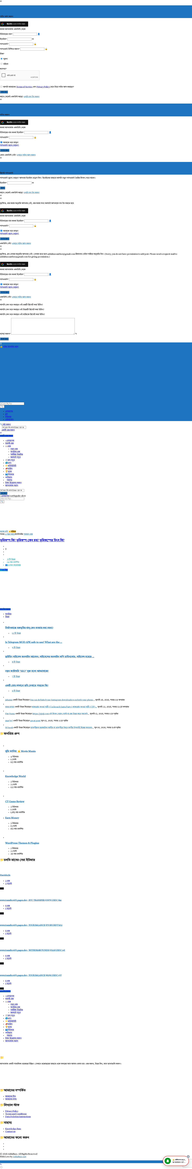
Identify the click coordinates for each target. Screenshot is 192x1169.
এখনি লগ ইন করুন (31, 97)
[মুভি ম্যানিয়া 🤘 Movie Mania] (9, 746)
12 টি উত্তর (16, 633)
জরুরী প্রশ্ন (9, 443)
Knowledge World (15, 776)
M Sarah (9, 728)
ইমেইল (3, 39)
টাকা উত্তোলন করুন (13, 483)
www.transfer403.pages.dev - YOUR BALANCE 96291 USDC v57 (31, 975)
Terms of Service (24, 87)
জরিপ (10, 469)
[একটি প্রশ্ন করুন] (1, 1165)
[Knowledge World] (9, 771)
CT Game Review (14, 801)
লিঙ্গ (2, 54)
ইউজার (8, 417)
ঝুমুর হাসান (9, 707)
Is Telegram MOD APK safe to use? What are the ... (33, 642)
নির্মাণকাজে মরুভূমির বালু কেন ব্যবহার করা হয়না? (29, 628)
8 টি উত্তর (16, 662)
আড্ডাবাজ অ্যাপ (11, 486)
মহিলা (5, 64)
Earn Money (12, 818)
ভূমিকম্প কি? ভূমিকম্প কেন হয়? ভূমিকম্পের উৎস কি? (32, 540)
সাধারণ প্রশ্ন (28, 534)
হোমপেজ (9, 411)
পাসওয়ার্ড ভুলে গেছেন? (9, 145)
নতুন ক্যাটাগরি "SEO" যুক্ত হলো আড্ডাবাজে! (27, 671)
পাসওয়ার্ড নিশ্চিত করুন (10, 49)
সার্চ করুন (7, 425)
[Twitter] (6, 1146)
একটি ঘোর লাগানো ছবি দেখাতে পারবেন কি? (26, 685)
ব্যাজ (10, 472)
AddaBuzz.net (19, 1157)
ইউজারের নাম (6, 34)
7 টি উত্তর (16, 677)
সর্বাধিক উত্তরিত (16, 454)
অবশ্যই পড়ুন (15, 457)
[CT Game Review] (9, 796)
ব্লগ (6, 414)
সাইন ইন (6, 347)
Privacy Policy (43, 87)
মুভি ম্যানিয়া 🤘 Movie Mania (20, 751)
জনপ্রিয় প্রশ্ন (15, 452)
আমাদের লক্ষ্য (11, 1099)
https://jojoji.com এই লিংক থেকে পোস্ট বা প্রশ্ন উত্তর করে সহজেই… (61, 714)
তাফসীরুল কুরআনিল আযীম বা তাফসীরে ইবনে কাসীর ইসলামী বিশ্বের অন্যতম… (62, 728)
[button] (176, 1161)
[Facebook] (6, 1144)
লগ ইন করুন (5, 609)
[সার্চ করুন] (2, 406)
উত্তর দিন (4, 570)
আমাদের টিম (10, 1096)
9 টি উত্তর (16, 648)
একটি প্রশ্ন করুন (8, 430)
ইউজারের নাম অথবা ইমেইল (12, 133)
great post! (35, 721)
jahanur (9, 700)
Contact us (10, 1132)
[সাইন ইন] (1, 347)
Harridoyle (5, 875)
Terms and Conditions (16, 1114)
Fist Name (10, 714)
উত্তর (7, 617)
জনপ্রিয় (8, 614)
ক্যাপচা (3, 69)
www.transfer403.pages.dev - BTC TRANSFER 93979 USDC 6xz (31, 900)
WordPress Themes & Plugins (22, 843)
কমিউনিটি (12, 466)
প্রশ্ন (9, 446)
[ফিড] (6, 1149)
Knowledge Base (13, 1129)
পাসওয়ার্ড (4, 44)
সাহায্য (9, 480)
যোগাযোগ (9, 420)
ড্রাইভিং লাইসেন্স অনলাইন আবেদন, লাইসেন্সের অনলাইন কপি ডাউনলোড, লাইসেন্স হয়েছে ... (49, 657)
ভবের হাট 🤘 (5, 531)
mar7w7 (9, 721)
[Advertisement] (53, 589)
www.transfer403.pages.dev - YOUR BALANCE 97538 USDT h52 (31, 925)
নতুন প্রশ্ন (14, 449)
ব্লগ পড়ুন (11, 460)
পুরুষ (5, 59)
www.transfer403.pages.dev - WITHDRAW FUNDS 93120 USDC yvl (32, 950)
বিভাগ (9, 477)
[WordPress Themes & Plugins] (9, 838)
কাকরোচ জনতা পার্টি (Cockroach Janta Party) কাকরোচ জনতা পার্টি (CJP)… (64, 707)
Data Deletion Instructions (18, 1117)
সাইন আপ (14, 347)
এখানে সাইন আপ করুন (26, 155)
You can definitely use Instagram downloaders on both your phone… (62, 700)
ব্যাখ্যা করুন (5, 334)
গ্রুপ (9, 463)
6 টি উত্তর (16, 691)
